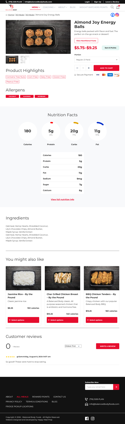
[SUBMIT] (116, 387)
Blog (73, 7)
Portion (77, 55)
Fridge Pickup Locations (19, 406)
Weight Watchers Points (93, 7)
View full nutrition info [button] (62, 199)
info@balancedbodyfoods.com (38, 2)
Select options (17, 320)
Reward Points (40, 397)
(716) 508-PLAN (15, 2)
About (61, 7)
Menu (35, 7)
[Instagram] (117, 15)
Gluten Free (59, 77)
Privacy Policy (14, 401)
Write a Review (107, 346)
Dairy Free (45, 77)
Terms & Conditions (37, 401)
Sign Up (97, 2)
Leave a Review (112, 2)
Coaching (48, 7)
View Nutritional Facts (86, 41)
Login (87, 2)
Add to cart (106, 68)
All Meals (20, 15)
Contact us (59, 397)
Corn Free (33, 77)
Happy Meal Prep (45, 420)
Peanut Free (12, 82)
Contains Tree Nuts (15, 77)
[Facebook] (113, 15)
